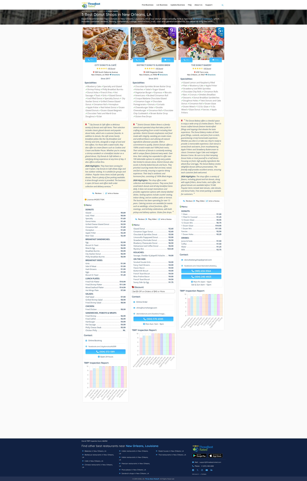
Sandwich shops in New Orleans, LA (135, 473)
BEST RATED (86, 11)
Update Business (178, 5)
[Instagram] (202, 470)
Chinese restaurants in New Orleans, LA (97, 466)
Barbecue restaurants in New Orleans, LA (98, 456)
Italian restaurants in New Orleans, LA (133, 458)
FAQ (189, 5)
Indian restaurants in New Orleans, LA (133, 452)
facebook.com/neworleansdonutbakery (200, 266)
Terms (204, 474)
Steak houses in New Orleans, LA (171, 451)
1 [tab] (102, 54)
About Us (198, 5)
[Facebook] (193, 470)
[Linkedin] (211, 470)
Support (208, 5)
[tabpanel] (105, 43)
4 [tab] (108, 54)
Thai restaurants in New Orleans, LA (172, 455)
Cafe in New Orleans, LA (93, 461)
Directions (115, 75)
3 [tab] (106, 54)
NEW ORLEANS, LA (98, 11)
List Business (161, 5)
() (111, 68)
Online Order (142, 302)
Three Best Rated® (152, 479)
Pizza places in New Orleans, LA (133, 470)
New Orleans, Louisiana (142, 446)
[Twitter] (197, 470)
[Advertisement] (153, 421)
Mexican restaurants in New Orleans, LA (134, 464)
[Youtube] (207, 470)
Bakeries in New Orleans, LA (95, 451)
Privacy (195, 474)
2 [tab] (104, 54)
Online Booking (95, 340)
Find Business (147, 5)
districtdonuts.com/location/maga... (150, 314)
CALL (92, 60)
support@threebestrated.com (210, 462)
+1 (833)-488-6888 (207, 466)
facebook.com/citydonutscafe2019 (102, 346)
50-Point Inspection (203, 18)
